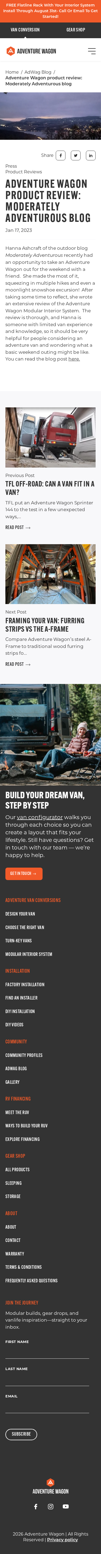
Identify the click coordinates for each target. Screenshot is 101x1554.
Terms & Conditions (23, 1267)
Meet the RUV (17, 1113)
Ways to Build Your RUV (26, 1126)
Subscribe (21, 1434)
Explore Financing (22, 1139)
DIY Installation (20, 1012)
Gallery (12, 1082)
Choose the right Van (24, 928)
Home (12, 72)
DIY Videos (14, 1025)
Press (11, 166)
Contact (13, 1240)
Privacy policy (62, 1540)
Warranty (14, 1254)
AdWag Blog (38, 72)
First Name (17, 1342)
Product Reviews (23, 171)
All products (17, 1170)
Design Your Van (20, 914)
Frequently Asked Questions (31, 1281)
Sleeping (13, 1183)
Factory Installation (24, 985)
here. (74, 359)
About (10, 1227)
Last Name (16, 1369)
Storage (13, 1197)
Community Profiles (24, 1055)
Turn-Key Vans (18, 941)
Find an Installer (21, 998)
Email (11, 1396)
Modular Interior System (28, 954)
